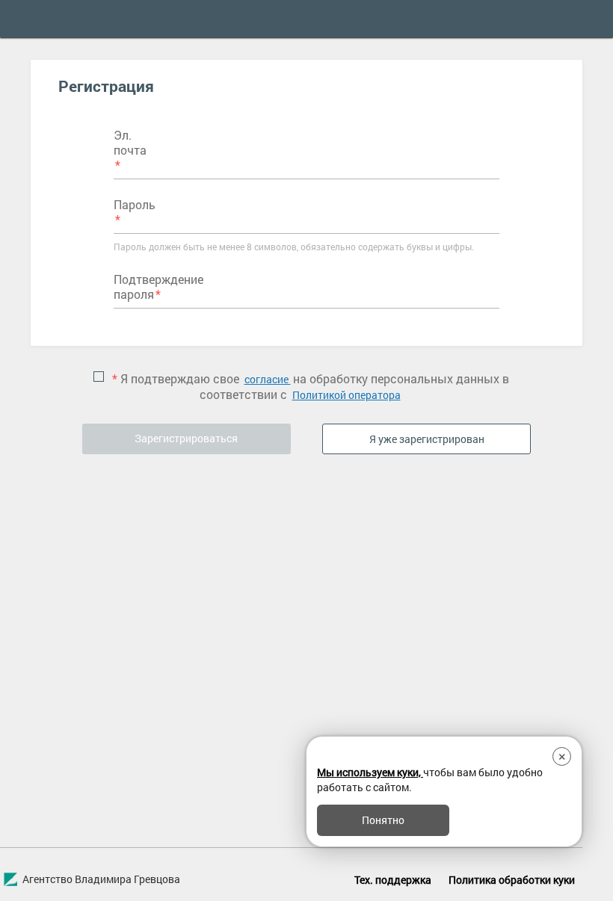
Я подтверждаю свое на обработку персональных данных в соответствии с (310, 386)
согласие (267, 379)
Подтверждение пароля (158, 286)
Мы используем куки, (370, 772)
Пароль (134, 204)
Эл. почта (130, 143)
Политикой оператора (346, 395)
